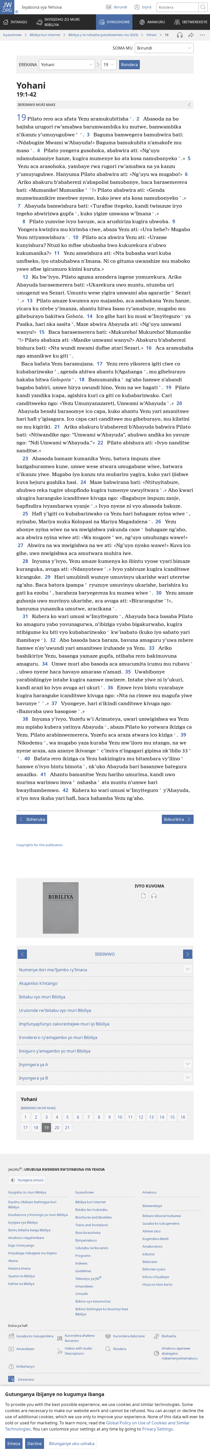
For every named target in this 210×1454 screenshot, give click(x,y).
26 (158, 521)
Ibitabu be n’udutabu (91, 1209)
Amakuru (149, 1192)
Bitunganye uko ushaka (71, 1443)
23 (26, 458)
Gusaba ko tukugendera (160, 1223)
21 (57, 426)
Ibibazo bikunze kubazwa (161, 1215)
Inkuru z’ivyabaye (155, 1276)
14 (90, 316)
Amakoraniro (152, 1246)
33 (152, 647)
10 (76, 237)
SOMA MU (123, 48)
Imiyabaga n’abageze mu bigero (32, 1253)
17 (100, 363)
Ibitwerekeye (152, 1205)
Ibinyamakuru (86, 1240)
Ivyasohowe (12, 34)
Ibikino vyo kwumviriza (92, 1301)
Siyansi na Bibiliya (21, 1276)
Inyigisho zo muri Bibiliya (27, 1192)
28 (26, 561)
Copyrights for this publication (39, 845)
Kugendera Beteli (155, 1238)
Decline (34, 1443)
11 (57, 253)
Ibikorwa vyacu (153, 1269)
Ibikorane (149, 1261)
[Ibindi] (202, 35)
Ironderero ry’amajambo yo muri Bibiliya (58, 1037)
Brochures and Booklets (93, 1217)
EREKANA (28, 64)
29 (48, 576)
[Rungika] (191, 35)
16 (149, 347)
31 (26, 616)
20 (179, 403)
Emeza (13, 1443)
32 (53, 639)
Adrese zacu (151, 1231)
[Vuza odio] (179, 35)
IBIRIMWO (105, 954)
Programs (82, 1255)
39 (184, 734)
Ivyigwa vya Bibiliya (23, 1222)
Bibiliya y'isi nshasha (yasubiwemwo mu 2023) (103, 34)
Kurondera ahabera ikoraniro (75, 1338)
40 (27, 758)
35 (128, 671)
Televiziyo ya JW (88, 1278)
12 (26, 276)
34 (45, 663)
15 (42, 331)
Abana (13, 1260)
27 (21, 545)
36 (111, 687)
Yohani (151, 34)
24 (83, 482)
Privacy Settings (157, 1429)
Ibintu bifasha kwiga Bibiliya (29, 1230)
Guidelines (83, 1271)
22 (101, 442)
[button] (63, 22)
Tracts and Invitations (91, 1225)
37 (54, 703)
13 (30, 300)
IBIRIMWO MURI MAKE (38, 1108)
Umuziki (81, 1293)
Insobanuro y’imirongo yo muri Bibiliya (38, 1214)
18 (82, 379)
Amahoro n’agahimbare (26, 1237)
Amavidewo (84, 1286)
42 (66, 790)
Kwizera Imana (19, 1268)
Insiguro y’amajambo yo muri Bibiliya (54, 1051)
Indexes (81, 1263)
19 (21, 117)
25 (26, 513)
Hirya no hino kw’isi (157, 1284)
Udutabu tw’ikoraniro (91, 1248)
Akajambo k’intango (38, 983)
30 (159, 592)
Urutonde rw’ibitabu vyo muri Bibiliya (55, 1010)
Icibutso (148, 1254)
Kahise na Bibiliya (21, 1283)
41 (43, 774)
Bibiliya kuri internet (45, 34)
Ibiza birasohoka (87, 1232)
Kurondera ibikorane (125, 1336)
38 (26, 718)
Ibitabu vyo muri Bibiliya (42, 997)
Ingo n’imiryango (21, 1245)
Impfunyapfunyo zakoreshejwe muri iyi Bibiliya (64, 1024)
